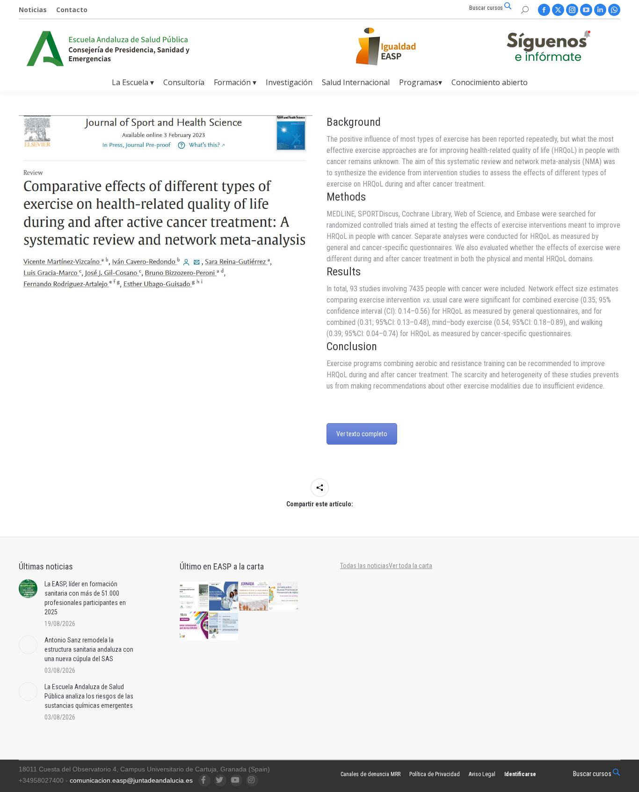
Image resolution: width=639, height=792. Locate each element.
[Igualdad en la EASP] (401, 46)
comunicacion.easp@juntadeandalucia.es (131, 780)
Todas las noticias (364, 565)
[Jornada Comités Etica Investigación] (224, 597)
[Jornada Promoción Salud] (254, 597)
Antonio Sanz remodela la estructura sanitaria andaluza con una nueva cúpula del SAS (88, 649)
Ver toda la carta (410, 565)
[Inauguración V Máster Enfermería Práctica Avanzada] (224, 626)
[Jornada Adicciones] (284, 597)
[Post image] (28, 588)
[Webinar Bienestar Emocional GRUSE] (195, 626)
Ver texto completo (361, 434)
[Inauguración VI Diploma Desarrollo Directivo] (195, 597)
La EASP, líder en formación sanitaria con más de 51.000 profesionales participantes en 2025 (85, 598)
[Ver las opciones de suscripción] (548, 47)
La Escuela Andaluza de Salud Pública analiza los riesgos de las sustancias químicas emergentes (88, 696)
